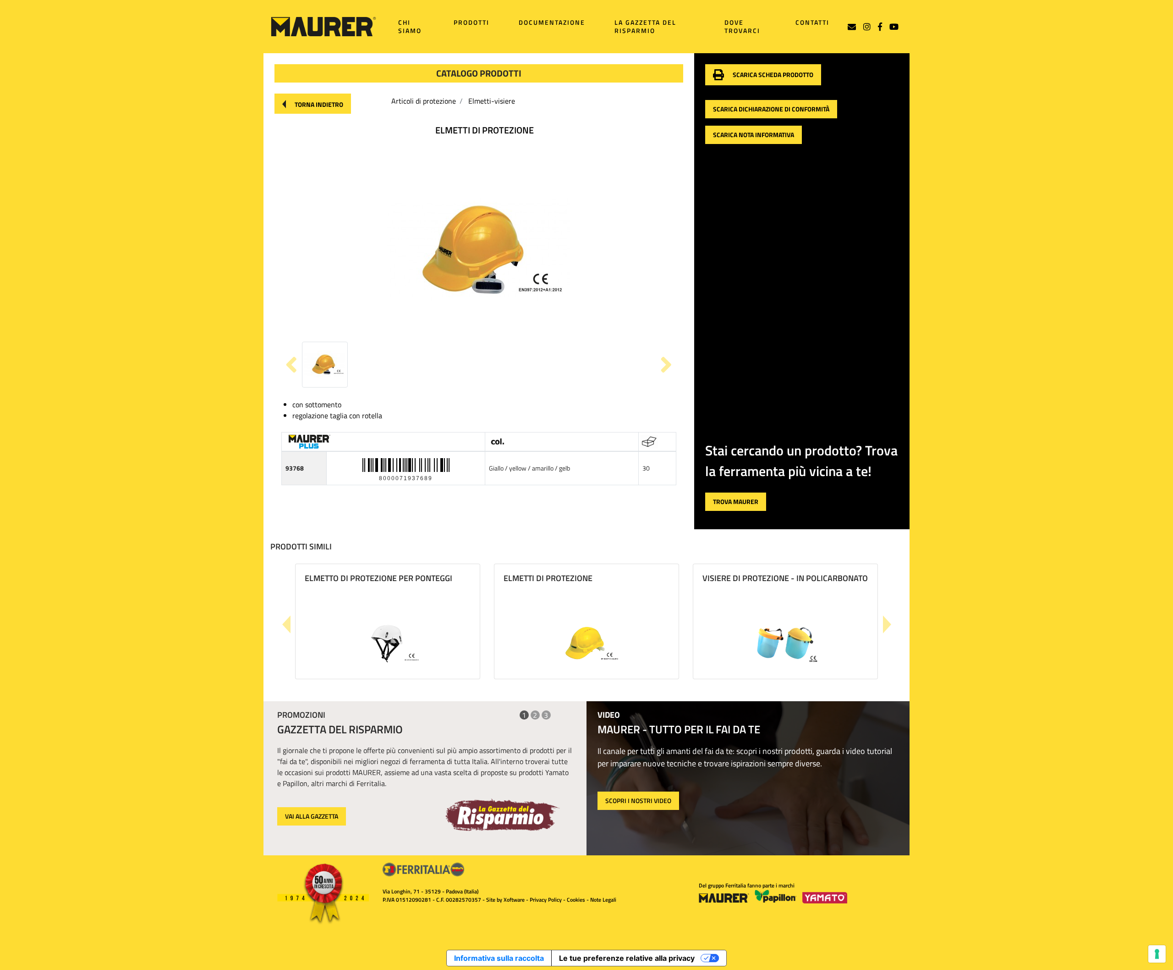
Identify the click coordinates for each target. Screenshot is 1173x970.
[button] (312, 104)
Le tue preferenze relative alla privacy (627, 958)
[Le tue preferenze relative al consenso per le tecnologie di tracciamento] (1157, 954)
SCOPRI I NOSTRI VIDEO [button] (638, 800)
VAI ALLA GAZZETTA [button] (311, 816)
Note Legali (603, 899)
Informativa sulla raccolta (499, 958)
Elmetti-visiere (491, 100)
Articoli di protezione (423, 100)
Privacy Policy (546, 899)
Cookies (576, 899)
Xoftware (514, 899)
